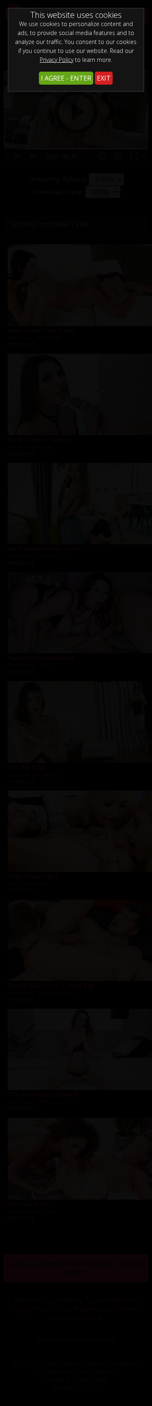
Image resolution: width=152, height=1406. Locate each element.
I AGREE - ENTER (66, 78)
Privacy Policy (56, 60)
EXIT (104, 78)
